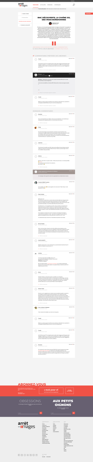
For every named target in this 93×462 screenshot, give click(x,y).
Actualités (43, 4)
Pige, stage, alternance (67, 438)
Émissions (49, 4)
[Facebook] (19, 455)
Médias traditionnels (45, 439)
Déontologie (44, 431)
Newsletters (65, 443)
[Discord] (34, 455)
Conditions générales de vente (68, 445)
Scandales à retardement (46, 426)
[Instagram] (28, 455)
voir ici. (40, 161)
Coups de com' (44, 425)
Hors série (43, 456)
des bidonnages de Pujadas (43, 350)
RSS (64, 448)
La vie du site (66, 425)
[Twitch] (31, 455)
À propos (65, 430)
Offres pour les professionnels (68, 440)
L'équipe (65, 431)
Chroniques (57, 4)
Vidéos (54, 430)
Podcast (65, 449)
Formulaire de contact (67, 435)
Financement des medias (46, 443)
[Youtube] (25, 455)
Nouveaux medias (45, 434)
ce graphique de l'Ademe (52, 263)
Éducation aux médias (67, 429)
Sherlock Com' (55, 23)
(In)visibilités (44, 435)
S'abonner (88, 13)
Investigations (44, 429)
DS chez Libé (48, 456)
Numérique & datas (45, 430)
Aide (64, 439)
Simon (51, 75)
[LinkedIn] (36, 455)
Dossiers (54, 429)
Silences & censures (45, 440)
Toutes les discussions (67, 436)
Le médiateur (66, 426)
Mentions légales (66, 444)
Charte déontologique (67, 434)
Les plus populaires (56, 431)
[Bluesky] (22, 455)
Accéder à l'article (25, 13)
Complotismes (44, 436)
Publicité (43, 438)
